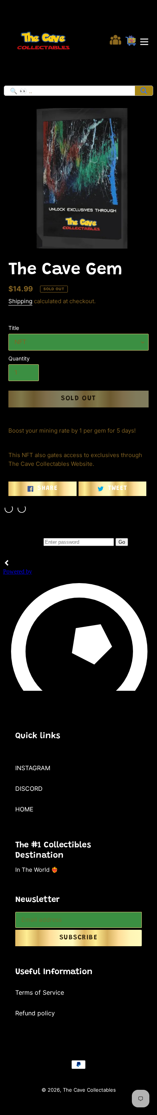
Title (13, 328)
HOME (24, 809)
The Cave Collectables (89, 1090)
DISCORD (29, 788)
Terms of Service (39, 992)
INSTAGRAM (32, 768)
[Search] (144, 90)
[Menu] (144, 41)
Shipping (20, 301)
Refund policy (35, 1013)
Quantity (19, 358)
